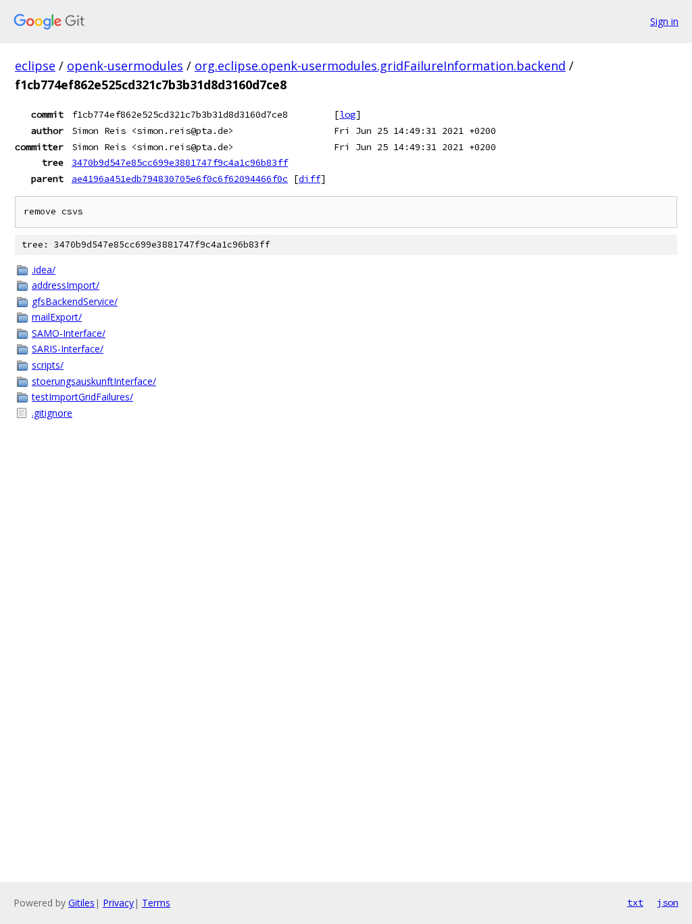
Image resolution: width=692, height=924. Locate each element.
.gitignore (52, 413)
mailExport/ (57, 316)
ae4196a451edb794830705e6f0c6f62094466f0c (180, 178)
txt (635, 902)
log (347, 114)
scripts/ (48, 365)
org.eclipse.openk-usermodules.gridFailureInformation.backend (380, 65)
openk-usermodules (125, 65)
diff (309, 178)
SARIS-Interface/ (67, 348)
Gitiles (81, 902)
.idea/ (43, 269)
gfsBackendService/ (75, 301)
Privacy (118, 902)
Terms (156, 902)
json (667, 902)
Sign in (664, 21)
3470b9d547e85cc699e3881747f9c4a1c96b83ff (180, 162)
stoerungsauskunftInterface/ (94, 381)
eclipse (35, 65)
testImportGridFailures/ (82, 396)
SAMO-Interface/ (68, 333)
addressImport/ (65, 285)
